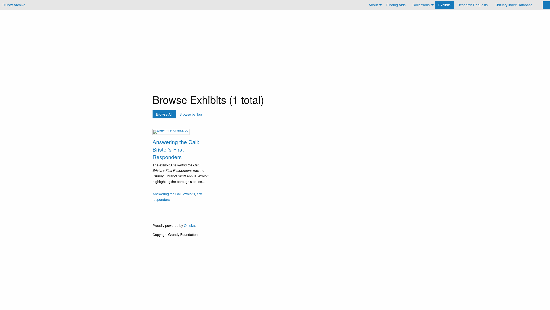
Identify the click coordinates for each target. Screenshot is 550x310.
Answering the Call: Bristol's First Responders (176, 149)
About (373, 4)
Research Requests (472, 4)
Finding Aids (396, 4)
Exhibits (444, 4)
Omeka (189, 225)
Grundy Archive (13, 4)
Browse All (164, 114)
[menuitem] (374, 5)
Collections (421, 4)
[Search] (546, 5)
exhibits (189, 193)
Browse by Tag (190, 114)
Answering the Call (167, 193)
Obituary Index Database (513, 4)
